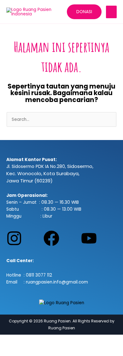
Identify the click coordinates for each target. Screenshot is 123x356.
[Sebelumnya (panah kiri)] (9, 350)
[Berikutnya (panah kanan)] (29, 350)
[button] (84, 11)
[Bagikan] (49, 340)
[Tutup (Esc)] (70, 340)
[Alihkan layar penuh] (29, 340)
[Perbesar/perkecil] (9, 340)
